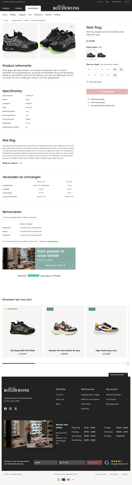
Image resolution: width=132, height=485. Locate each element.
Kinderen (33, 8)
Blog (107, 1)
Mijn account (111, 389)
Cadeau (57, 15)
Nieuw (5, 15)
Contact (127, 1)
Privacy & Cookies (100, 474)
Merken (48, 15)
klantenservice (53, 241)
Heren (18, 8)
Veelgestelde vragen (90, 394)
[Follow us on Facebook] (5, 408)
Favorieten (111, 399)
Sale (30, 15)
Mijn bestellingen (113, 394)
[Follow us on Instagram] (10, 408)
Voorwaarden (114, 474)
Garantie (85, 408)
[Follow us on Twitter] (15, 408)
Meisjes (13, 15)
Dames (5, 8)
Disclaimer (124, 474)
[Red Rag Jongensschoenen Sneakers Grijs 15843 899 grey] (91, 55)
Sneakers (26, 20)
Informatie (61, 389)
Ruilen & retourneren (90, 399)
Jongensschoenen (16, 20)
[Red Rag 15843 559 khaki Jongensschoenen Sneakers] (101, 54)
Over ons (100, 1)
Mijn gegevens (112, 404)
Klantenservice (116, 1)
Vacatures (38, 15)
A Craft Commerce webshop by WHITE (66, 474)
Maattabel (85, 404)
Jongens (22, 15)
